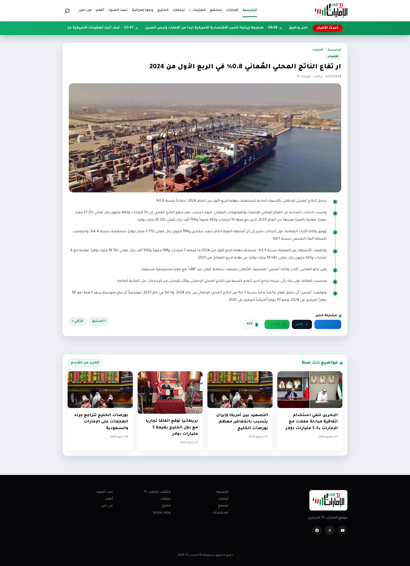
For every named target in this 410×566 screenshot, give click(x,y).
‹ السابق (99, 321)
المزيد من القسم (85, 363)
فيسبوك (325, 324)
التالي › (77, 321)
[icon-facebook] (317, 530)
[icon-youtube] (342, 530)
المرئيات (197, 10)
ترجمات (165, 499)
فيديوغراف (220, 513)
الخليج (166, 506)
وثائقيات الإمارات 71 (157, 492)
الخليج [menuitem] (162, 10)
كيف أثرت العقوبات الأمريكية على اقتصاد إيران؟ (115, 28)
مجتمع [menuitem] (216, 10)
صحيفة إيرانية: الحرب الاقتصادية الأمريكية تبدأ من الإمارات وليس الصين (239, 28)
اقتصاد (317, 50)
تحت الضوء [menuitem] (118, 10)
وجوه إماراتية (162, 513)
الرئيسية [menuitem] (249, 10)
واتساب (274, 324)
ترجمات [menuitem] (179, 10)
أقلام (109, 499)
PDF (250, 324)
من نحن (107, 506)
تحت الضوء (105, 492)
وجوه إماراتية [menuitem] (142, 10)
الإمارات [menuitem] (232, 10)
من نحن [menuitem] (85, 10)
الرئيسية (334, 50)
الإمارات (223, 499)
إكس (299, 324)
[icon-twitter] (330, 530)
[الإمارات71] (331, 10)
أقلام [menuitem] (100, 10)
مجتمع (223, 506)
